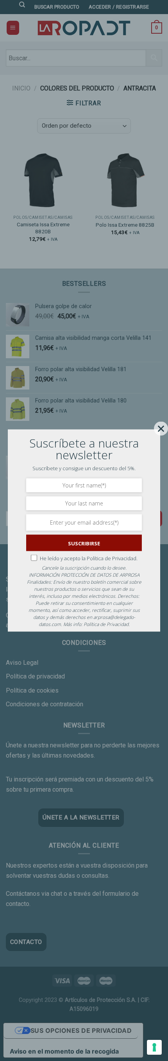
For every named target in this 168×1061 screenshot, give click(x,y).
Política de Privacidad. (112, 557)
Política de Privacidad (106, 624)
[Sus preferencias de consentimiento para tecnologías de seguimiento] (154, 1047)
